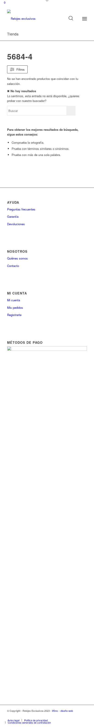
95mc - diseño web (62, 710)
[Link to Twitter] (83, 715)
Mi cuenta (13, 300)
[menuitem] (13, 720)
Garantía (12, 216)
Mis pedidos (15, 307)
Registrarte (14, 315)
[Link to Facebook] (76, 715)
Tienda (12, 34)
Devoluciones (16, 224)
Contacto (13, 266)
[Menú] (84, 18)
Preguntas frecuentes (21, 209)
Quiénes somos (17, 258)
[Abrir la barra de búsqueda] (71, 19)
